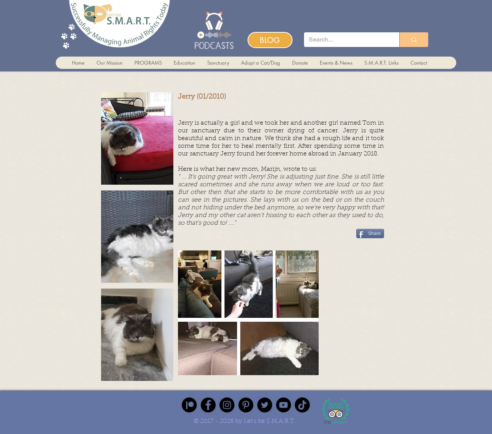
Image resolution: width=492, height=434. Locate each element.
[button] (137, 138)
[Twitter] (264, 404)
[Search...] (413, 39)
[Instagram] (226, 404)
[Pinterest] (245, 404)
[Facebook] (208, 404)
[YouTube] (283, 404)
